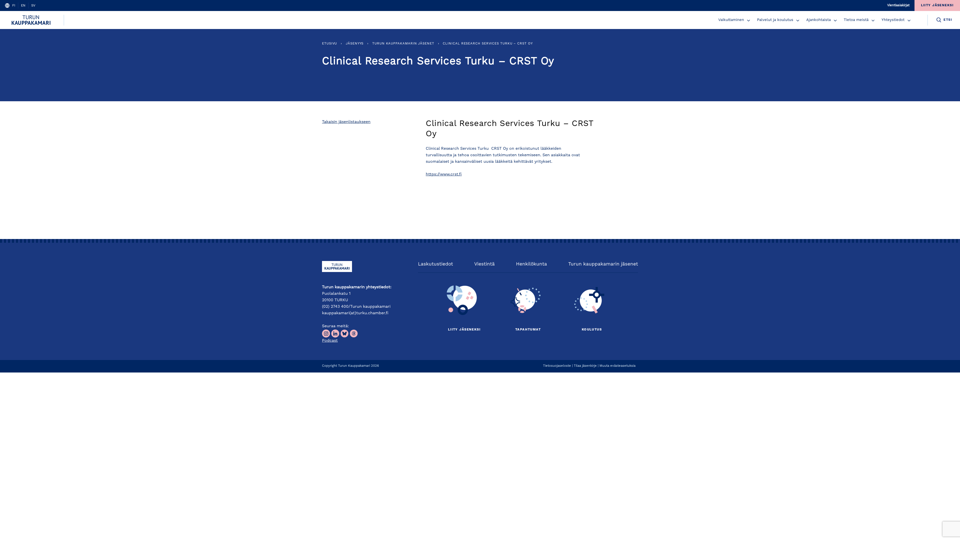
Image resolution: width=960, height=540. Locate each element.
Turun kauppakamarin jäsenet (403, 43)
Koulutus (592, 329)
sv (33, 5)
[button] (748, 20)
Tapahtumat (528, 329)
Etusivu (329, 43)
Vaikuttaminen (731, 20)
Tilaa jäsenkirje (585, 366)
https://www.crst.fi (444, 174)
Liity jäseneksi (464, 329)
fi (13, 5)
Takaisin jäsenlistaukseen (346, 122)
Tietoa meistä (856, 20)
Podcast (330, 341)
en (23, 5)
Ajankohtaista (818, 20)
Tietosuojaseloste (557, 366)
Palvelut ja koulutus (775, 20)
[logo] (32, 20)
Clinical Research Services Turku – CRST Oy (487, 43)
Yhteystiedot (893, 20)
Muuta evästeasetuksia (618, 366)
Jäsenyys (355, 43)
